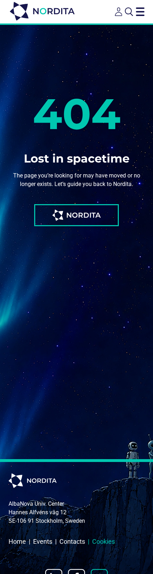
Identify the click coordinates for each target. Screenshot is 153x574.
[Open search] (129, 11)
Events (42, 541)
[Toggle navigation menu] (140, 11)
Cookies (103, 541)
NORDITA (83, 215)
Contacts (72, 541)
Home (17, 541)
